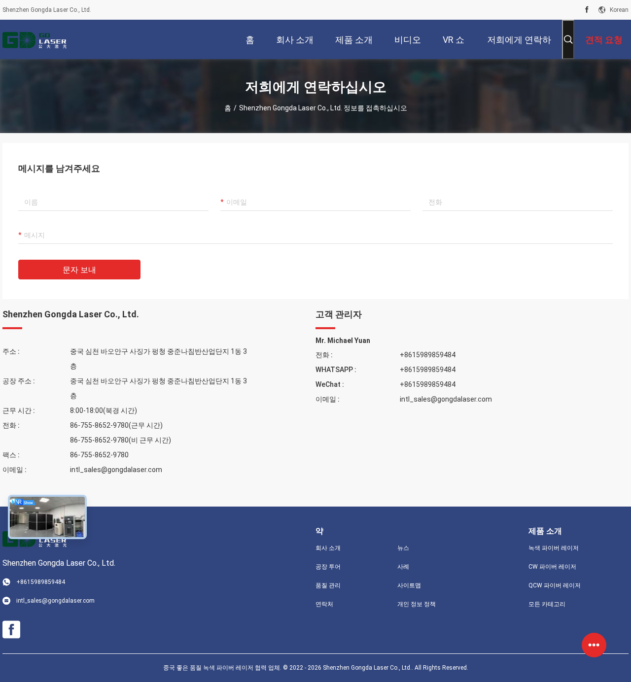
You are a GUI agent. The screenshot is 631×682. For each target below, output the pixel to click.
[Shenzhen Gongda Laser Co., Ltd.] (34, 39)
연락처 (324, 604)
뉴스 (403, 548)
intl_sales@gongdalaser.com (116, 470)
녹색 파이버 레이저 (553, 548)
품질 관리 (328, 585)
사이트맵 (409, 585)
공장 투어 (328, 566)
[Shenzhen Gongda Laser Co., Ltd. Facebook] (587, 10)
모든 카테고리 (546, 604)
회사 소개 (328, 548)
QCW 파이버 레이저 (554, 585)
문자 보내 (79, 269)
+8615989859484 (428, 355)
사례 (403, 566)
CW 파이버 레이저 (552, 566)
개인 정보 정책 (416, 604)
